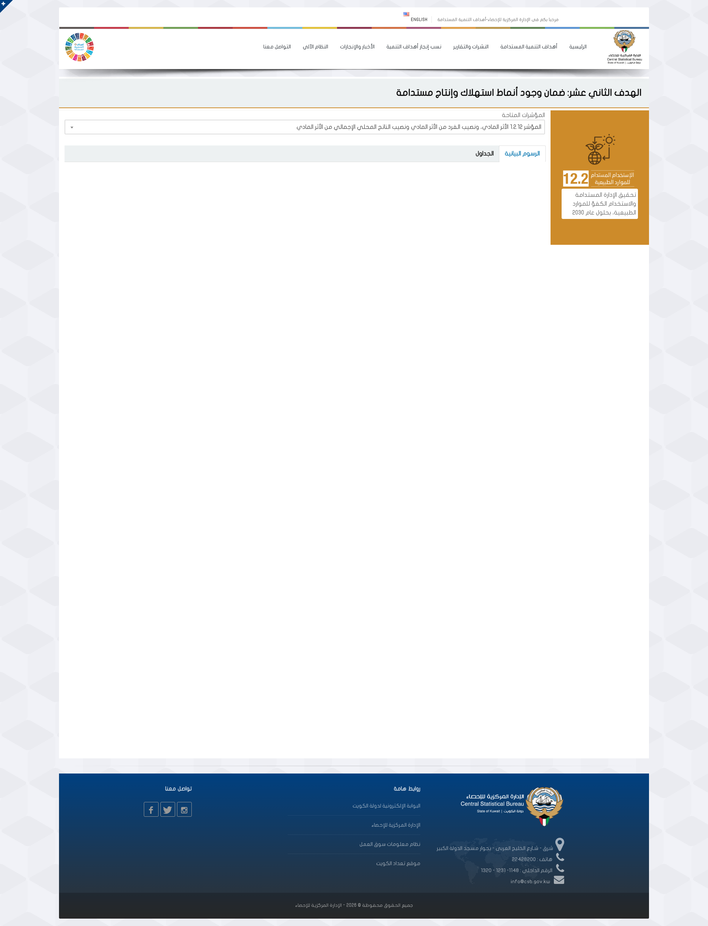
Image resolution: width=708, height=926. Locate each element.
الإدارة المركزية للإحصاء (395, 825)
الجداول (485, 154)
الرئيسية (578, 46)
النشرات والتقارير (471, 46)
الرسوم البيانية (522, 154)
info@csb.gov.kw (530, 881)
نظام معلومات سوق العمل (390, 844)
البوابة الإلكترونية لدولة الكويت (386, 806)
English (419, 19)
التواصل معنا (277, 46)
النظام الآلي (315, 46)
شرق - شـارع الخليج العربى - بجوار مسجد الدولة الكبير (495, 848)
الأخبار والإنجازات (357, 46)
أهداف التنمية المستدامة (529, 46)
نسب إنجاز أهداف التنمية (413, 46)
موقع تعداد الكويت (398, 863)
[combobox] (305, 127)
